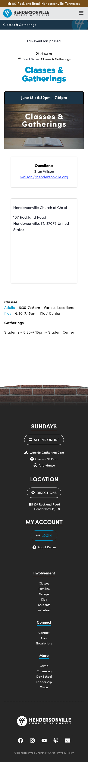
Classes (44, 583)
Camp (44, 666)
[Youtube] (44, 740)
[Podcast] (55, 740)
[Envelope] (67, 740)
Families (44, 588)
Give (44, 638)
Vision (44, 687)
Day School (44, 676)
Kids (7, 313)
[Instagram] (32, 740)
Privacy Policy (65, 752)
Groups (44, 594)
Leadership (44, 682)
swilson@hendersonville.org (44, 176)
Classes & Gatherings (19, 24)
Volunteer (44, 610)
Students (44, 604)
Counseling (44, 671)
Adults (9, 307)
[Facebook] (20, 740)
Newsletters (44, 643)
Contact (44, 632)
